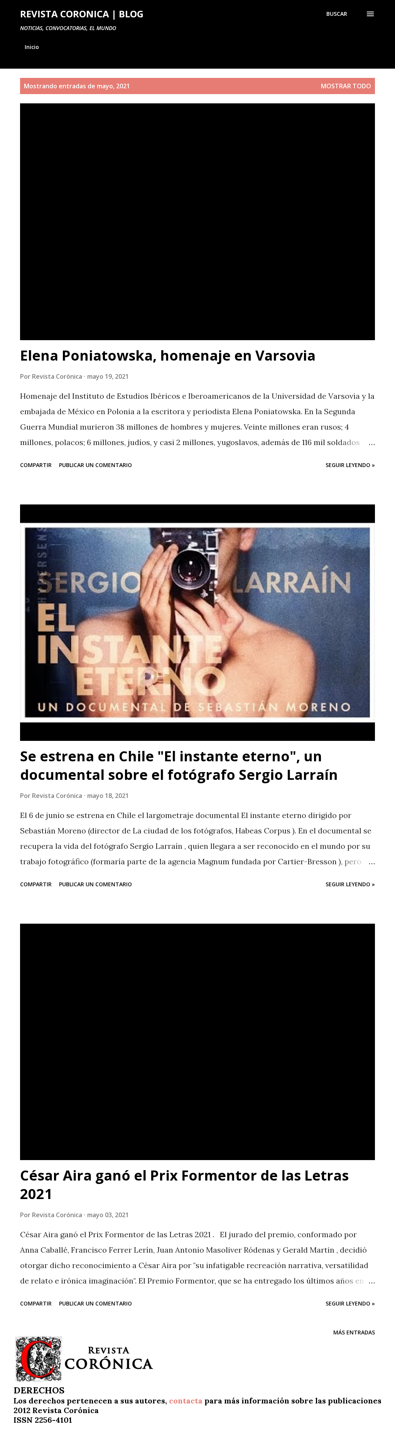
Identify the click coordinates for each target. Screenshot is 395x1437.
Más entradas (354, 1332)
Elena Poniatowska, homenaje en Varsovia (168, 355)
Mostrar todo (346, 86)
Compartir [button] (36, 465)
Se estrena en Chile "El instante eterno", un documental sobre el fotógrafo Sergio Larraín (179, 765)
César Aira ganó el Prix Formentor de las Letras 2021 (184, 1184)
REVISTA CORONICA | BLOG (81, 13)
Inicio (32, 47)
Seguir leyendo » (350, 465)
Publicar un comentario (95, 465)
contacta (186, 1400)
